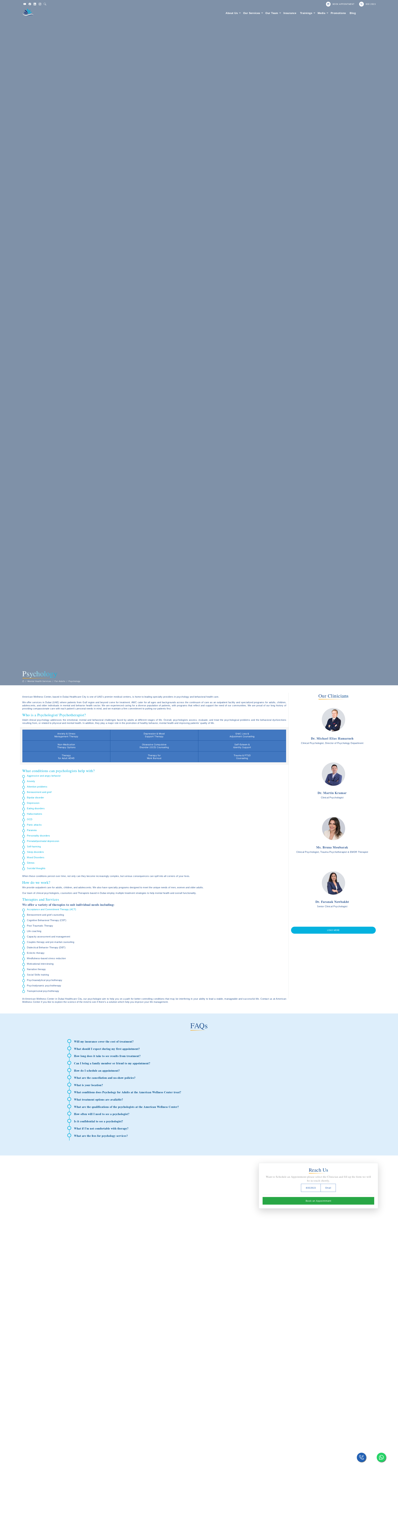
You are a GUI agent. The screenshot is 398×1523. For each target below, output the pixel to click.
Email (328, 1187)
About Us (232, 13)
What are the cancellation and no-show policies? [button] (105, 1078)
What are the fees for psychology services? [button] (101, 1136)
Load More (333, 930)
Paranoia (32, 830)
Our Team (271, 13)
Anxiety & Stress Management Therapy (66, 735)
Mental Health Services (39, 681)
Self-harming (34, 846)
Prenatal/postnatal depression (43, 841)
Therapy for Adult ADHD (66, 756)
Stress (30, 863)
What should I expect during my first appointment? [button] (107, 1049)
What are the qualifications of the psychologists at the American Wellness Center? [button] (126, 1107)
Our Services (251, 13)
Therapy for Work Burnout (154, 756)
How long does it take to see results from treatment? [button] (107, 1056)
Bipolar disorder (35, 797)
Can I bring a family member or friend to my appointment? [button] (112, 1063)
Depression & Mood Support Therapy (154, 735)
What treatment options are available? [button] (98, 1099)
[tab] (202, 1041)
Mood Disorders (35, 857)
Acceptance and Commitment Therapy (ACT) (51, 909)
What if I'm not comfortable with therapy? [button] (101, 1128)
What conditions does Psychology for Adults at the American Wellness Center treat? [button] (127, 1092)
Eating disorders (36, 808)
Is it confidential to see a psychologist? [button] (98, 1121)
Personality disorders (38, 835)
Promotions (338, 13)
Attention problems (37, 786)
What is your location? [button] (88, 1085)
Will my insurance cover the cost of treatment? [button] (104, 1041)
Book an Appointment (318, 1200)
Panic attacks (34, 824)
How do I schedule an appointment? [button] (97, 1071)
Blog (353, 13)
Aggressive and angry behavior (44, 775)
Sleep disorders (35, 852)
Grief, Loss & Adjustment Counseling (242, 735)
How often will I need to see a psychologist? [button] (101, 1114)
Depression (33, 803)
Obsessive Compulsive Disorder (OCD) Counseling (154, 746)
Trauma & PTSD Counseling (242, 756)
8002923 (311, 1187)
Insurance (289, 13)
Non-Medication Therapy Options (66, 746)
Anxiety (31, 781)
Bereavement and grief (39, 792)
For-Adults (60, 681)
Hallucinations (34, 814)
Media (321, 13)
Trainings (306, 13)
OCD (29, 819)
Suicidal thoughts (36, 868)
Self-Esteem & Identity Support (242, 746)
